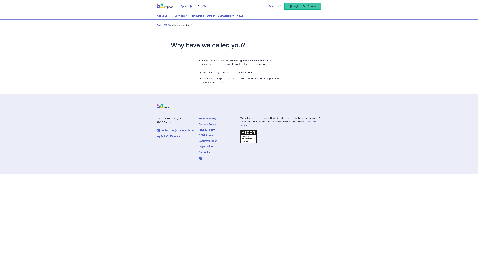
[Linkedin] (201, 159)
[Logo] (164, 107)
